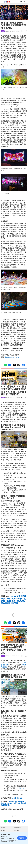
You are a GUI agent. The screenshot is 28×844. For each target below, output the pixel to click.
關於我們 (3, 830)
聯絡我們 (3, 828)
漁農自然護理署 (17, 798)
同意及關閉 (21, 838)
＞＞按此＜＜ (20, 788)
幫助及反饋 (16, 830)
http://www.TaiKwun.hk (12, 357)
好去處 (2, 31)
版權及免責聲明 (17, 828)
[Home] (7, 1)
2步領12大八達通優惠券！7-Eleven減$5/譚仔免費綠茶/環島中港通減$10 (13, 803)
